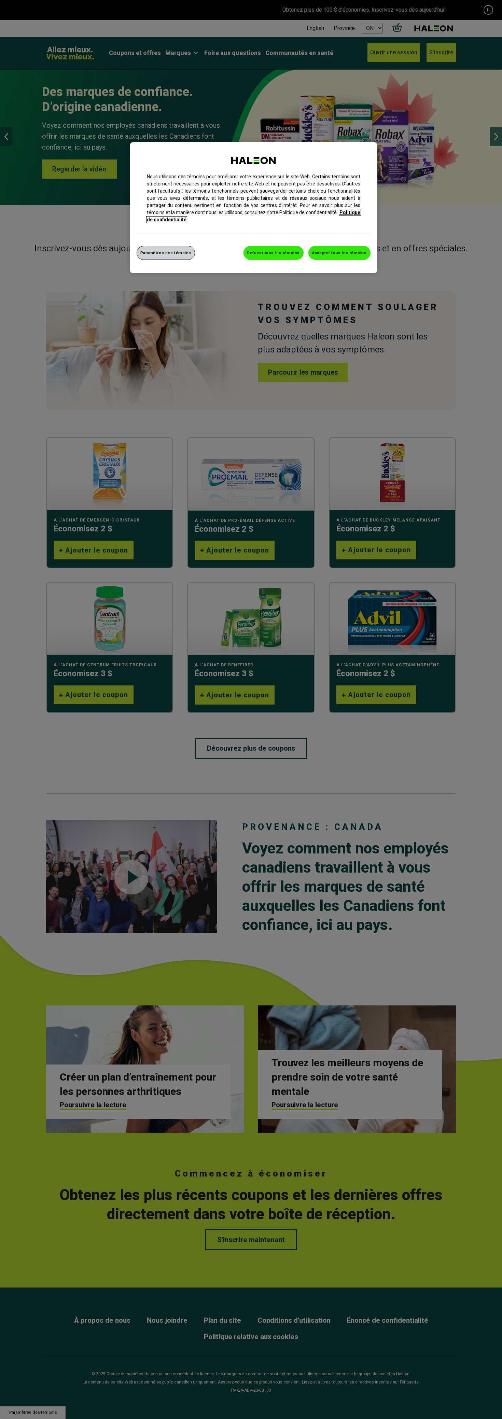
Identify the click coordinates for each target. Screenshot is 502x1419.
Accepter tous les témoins (339, 252)
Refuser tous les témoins (273, 252)
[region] (253, 208)
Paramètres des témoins (166, 252)
